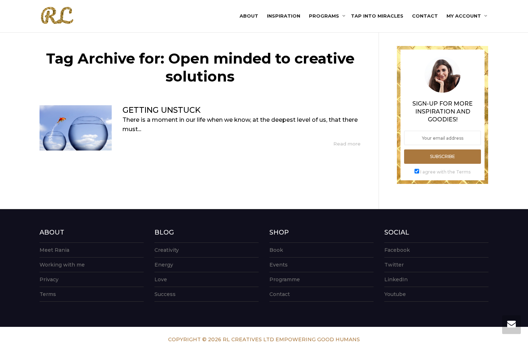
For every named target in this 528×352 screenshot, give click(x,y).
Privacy (49, 279)
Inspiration (283, 16)
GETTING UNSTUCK (161, 110)
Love (160, 279)
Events (278, 264)
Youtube (395, 294)
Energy (163, 264)
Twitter (394, 264)
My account (464, 16)
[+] (76, 127)
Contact (425, 16)
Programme (284, 279)
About (249, 16)
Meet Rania (54, 250)
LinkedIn (396, 279)
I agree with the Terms (445, 172)
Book (276, 250)
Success (165, 294)
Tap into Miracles (377, 16)
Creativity (166, 250)
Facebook (397, 250)
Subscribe (442, 156)
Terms (48, 294)
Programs (325, 16)
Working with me (62, 264)
